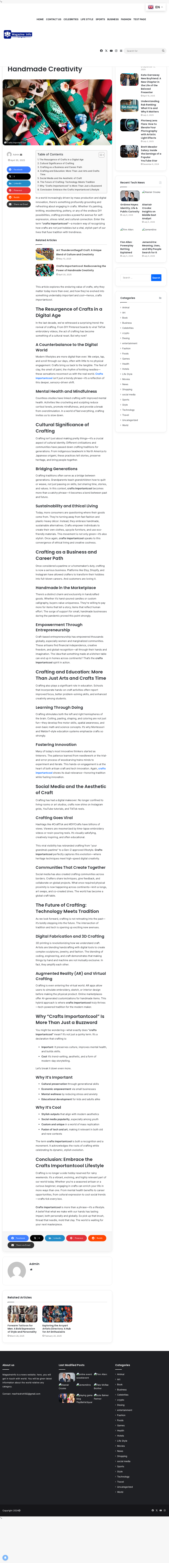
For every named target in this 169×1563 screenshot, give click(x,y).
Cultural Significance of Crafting (57, 163)
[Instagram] (116, 51)
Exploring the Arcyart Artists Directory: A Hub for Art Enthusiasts (56, 1328)
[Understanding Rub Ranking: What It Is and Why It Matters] (129, 106)
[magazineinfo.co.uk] (18, 35)
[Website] (31, 1270)
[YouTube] (111, 51)
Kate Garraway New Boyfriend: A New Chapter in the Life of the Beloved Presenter (151, 83)
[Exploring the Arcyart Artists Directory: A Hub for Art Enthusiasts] (57, 1314)
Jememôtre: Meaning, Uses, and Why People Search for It (151, 247)
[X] (106, 51)
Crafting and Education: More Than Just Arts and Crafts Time (69, 173)
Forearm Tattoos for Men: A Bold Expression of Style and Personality (22, 1328)
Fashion (126, 19)
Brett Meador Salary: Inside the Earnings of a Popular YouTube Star (151, 153)
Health (125, 363)
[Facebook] (101, 51)
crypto (125, 333)
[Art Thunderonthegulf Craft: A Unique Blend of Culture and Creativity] (45, 254)
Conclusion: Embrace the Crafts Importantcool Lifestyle (69, 189)
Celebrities (71, 19)
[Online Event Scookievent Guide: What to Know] (84, 1377)
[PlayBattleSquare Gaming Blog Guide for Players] (84, 1399)
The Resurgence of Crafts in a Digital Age (61, 159)
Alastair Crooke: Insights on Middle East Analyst (149, 211)
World (125, 425)
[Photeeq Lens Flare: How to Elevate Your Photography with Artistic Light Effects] (129, 125)
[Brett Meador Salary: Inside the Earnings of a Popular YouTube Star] (129, 151)
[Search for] (163, 51)
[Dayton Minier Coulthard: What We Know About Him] (67, 1398)
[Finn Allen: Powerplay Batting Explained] (130, 233)
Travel (125, 415)
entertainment (129, 343)
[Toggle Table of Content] (100, 155)
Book (125, 317)
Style (125, 404)
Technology (128, 410)
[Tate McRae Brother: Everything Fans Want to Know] (102, 1387)
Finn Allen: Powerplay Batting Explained (126, 247)
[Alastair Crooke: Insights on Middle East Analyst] (151, 195)
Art (123, 312)
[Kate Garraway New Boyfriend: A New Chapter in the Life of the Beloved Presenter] (129, 79)
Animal (125, 307)
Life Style (87, 19)
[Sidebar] (121, 51)
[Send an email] (21, 154)
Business (113, 19)
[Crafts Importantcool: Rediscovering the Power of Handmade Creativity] (45, 270)
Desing (126, 338)
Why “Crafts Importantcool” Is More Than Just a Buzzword (71, 185)
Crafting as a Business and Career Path (61, 167)
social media (128, 394)
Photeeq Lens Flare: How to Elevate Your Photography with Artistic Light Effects (149, 129)
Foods (125, 353)
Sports (100, 19)
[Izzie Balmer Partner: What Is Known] (102, 1398)
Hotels (125, 369)
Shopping (127, 389)
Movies (126, 379)
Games (126, 358)
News (125, 384)
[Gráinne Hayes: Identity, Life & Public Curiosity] (130, 195)
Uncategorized (130, 420)
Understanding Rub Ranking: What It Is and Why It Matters (150, 106)
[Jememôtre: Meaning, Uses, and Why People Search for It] (151, 233)
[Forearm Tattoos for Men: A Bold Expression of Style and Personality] (22, 1314)
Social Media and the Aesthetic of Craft (61, 178)
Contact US (53, 19)
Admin (16, 154)
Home (40, 19)
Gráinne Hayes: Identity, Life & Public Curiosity (129, 208)
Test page (139, 19)
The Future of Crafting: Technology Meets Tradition (67, 182)
